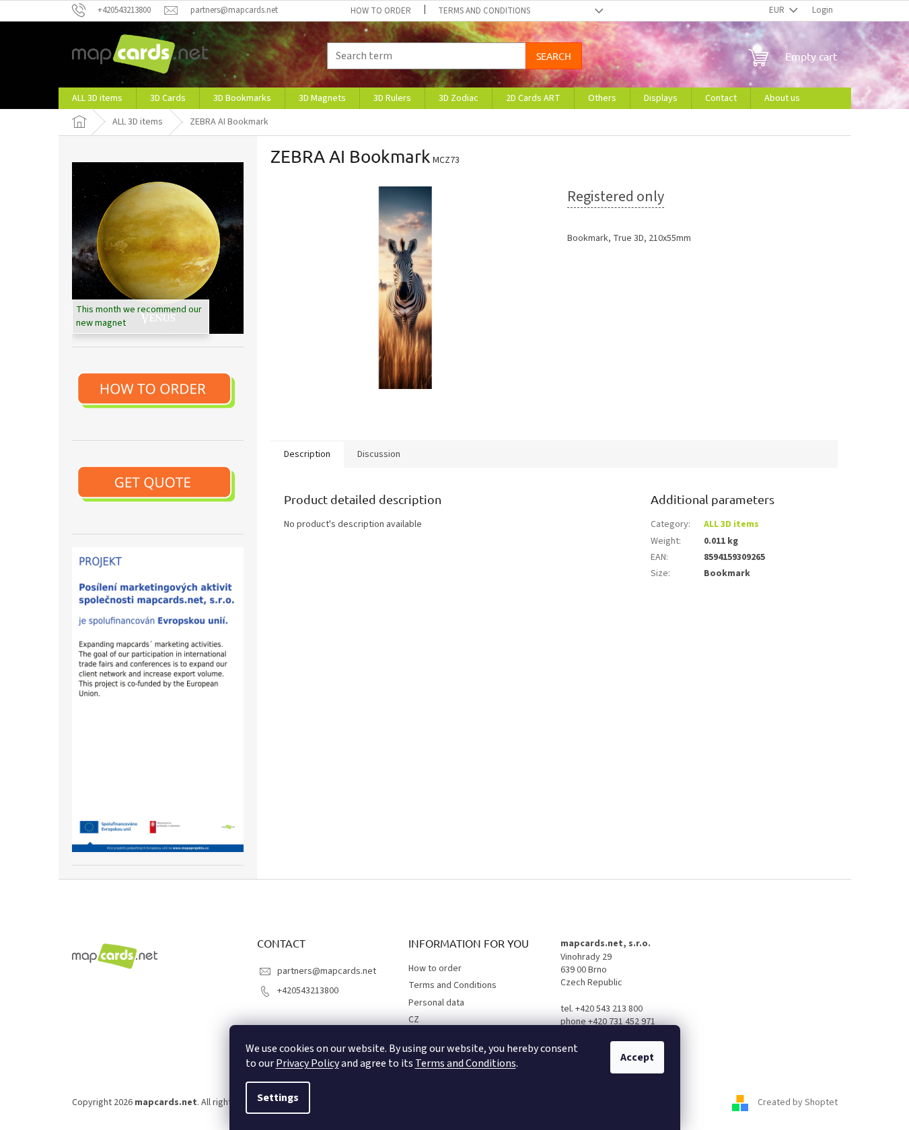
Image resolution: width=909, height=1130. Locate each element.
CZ (413, 1019)
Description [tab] (307, 454)
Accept (637, 1057)
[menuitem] (97, 98)
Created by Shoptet (798, 1102)
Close (637, 277)
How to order (381, 11)
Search (553, 56)
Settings (278, 1097)
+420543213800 (307, 990)
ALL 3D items (731, 524)
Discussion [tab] (378, 454)
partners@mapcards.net (326, 971)
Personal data (436, 1003)
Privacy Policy (307, 1063)
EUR (778, 10)
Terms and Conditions (465, 1063)
